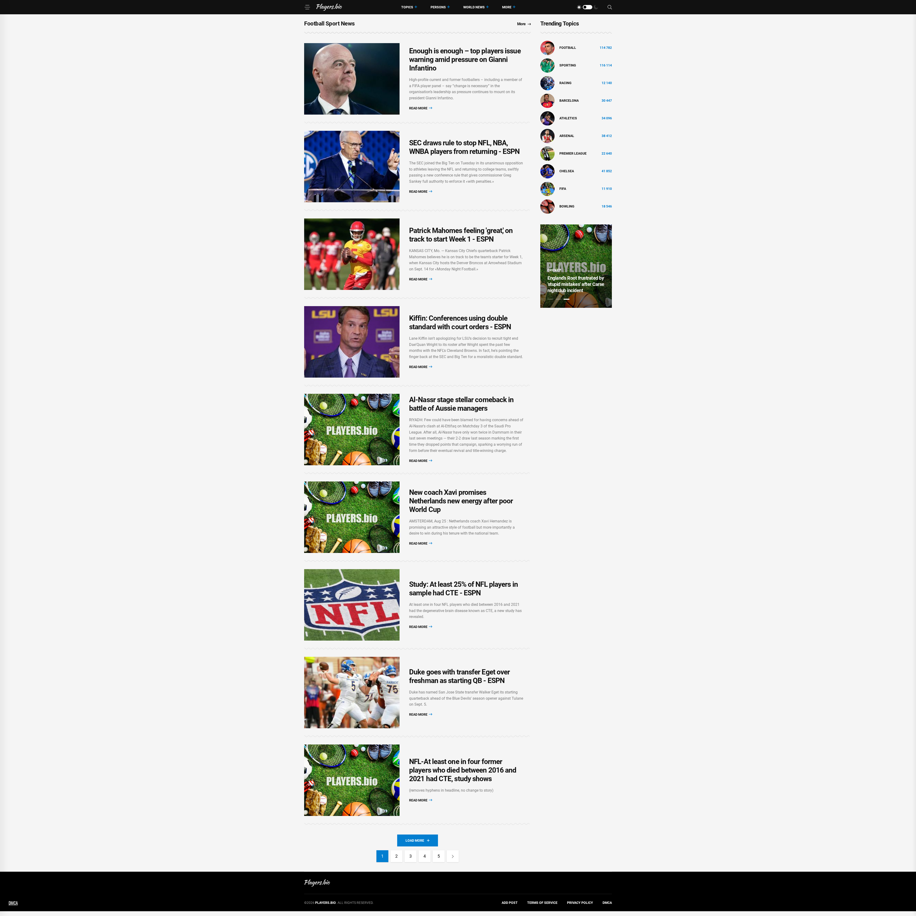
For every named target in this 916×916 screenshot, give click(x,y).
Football (567, 48)
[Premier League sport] (547, 153)
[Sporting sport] (547, 65)
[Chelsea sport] (547, 171)
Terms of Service (542, 903)
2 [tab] (558, 299)
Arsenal (566, 136)
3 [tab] (566, 299)
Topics (407, 7)
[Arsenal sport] (547, 136)
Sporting (567, 65)
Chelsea (566, 171)
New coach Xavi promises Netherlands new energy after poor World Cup (461, 501)
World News (474, 7)
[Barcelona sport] (547, 100)
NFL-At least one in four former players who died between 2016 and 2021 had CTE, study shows (462, 770)
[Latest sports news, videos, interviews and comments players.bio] (329, 7)
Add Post (510, 903)
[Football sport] (547, 48)
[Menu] (307, 7)
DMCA (607, 903)
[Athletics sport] (547, 118)
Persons (438, 7)
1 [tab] (550, 299)
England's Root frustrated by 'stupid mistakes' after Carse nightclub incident (575, 284)
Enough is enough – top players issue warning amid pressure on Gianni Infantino (465, 59)
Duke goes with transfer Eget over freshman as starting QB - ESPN (459, 676)
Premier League (573, 153)
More (506, 7)
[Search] (610, 7)
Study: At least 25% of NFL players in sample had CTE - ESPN (463, 588)
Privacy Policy (580, 903)
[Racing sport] (547, 83)
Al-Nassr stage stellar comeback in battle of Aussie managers (461, 403)
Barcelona (569, 100)
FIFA (562, 189)
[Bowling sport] (547, 206)
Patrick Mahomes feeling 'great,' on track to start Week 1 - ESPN (461, 234)
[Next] (453, 856)
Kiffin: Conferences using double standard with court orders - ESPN (460, 322)
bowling (566, 206)
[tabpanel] (576, 266)
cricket (554, 270)
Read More (418, 108)
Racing (565, 83)
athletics (568, 118)
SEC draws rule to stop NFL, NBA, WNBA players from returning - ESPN (464, 147)
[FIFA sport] (547, 189)
